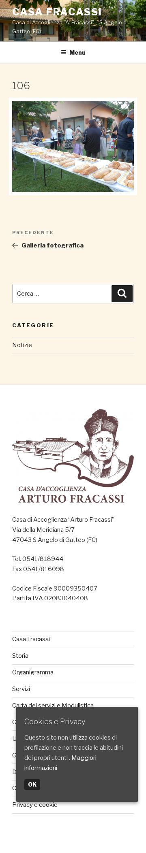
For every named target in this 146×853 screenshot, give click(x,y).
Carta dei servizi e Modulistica (53, 705)
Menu (77, 52)
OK (32, 784)
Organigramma (33, 672)
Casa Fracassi (57, 12)
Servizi (21, 689)
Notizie (22, 345)
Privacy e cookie (35, 804)
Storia (20, 655)
